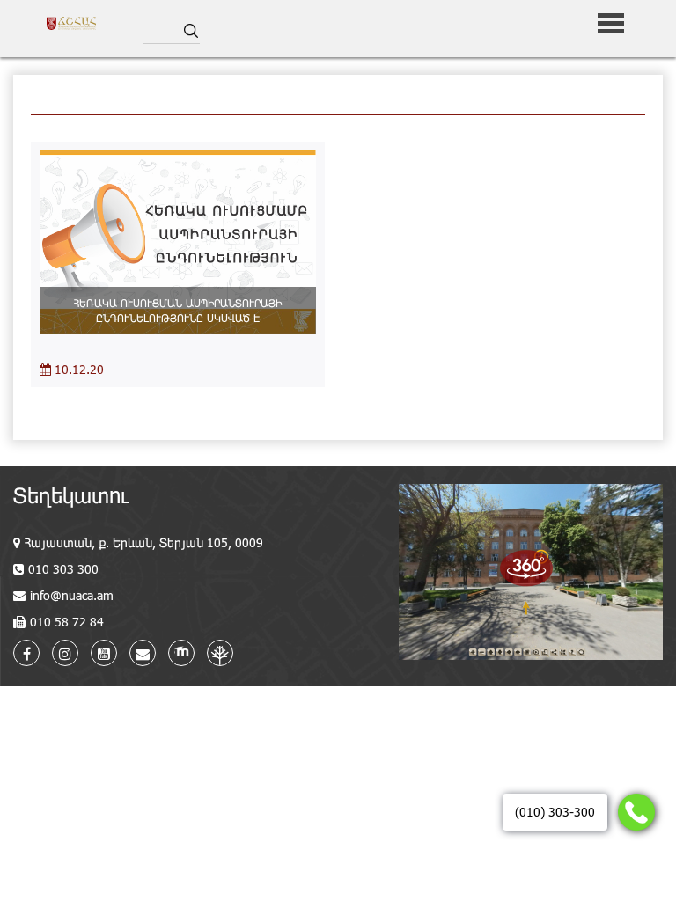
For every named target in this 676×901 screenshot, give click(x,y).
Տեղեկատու (71, 495)
